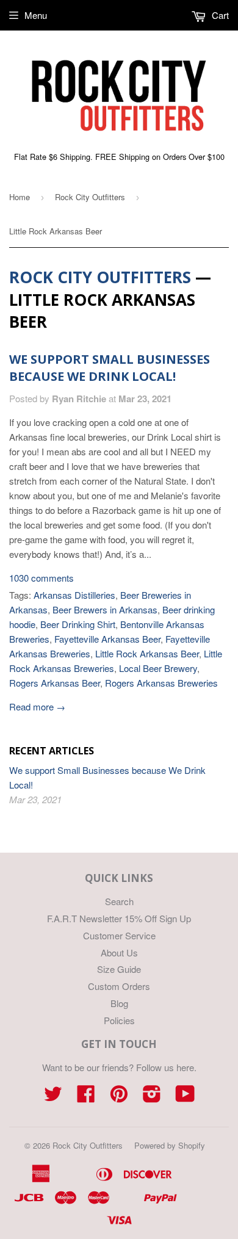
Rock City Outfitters (90, 197)
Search (119, 901)
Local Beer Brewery (158, 668)
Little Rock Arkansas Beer (147, 653)
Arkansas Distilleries (74, 594)
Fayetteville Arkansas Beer (107, 638)
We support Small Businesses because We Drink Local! (109, 368)
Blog (119, 1003)
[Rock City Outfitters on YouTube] (185, 1097)
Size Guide (119, 969)
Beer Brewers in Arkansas (104, 609)
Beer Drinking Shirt (77, 624)
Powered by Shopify (169, 1145)
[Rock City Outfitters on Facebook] (86, 1097)
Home (19, 197)
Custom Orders (119, 986)
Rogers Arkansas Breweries (161, 682)
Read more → (37, 706)
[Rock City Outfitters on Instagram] (152, 1097)
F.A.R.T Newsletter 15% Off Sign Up (119, 918)
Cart (219, 15)
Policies (119, 1020)
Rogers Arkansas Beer (54, 682)
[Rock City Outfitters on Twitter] (53, 1097)
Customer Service (119, 935)
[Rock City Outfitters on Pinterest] (119, 1097)
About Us (119, 952)
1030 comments (41, 577)
